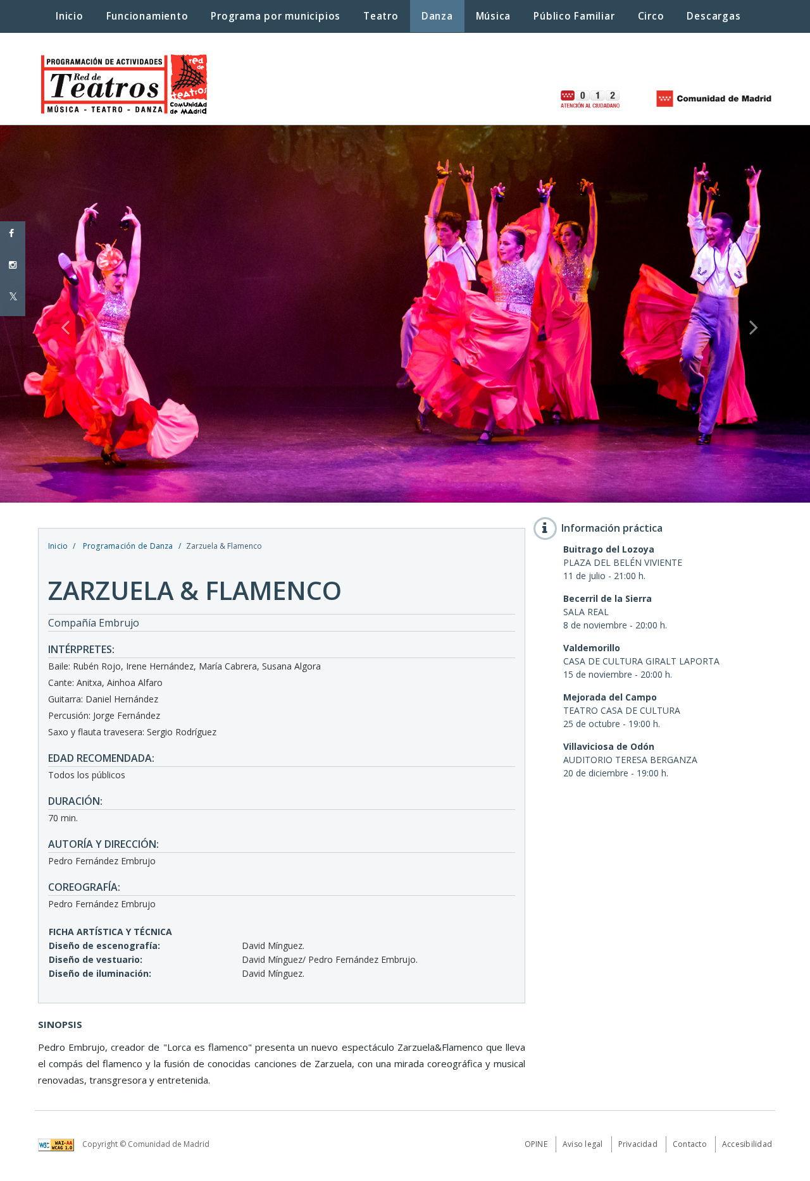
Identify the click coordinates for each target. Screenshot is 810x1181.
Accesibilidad (747, 1144)
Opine (536, 1144)
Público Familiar (573, 16)
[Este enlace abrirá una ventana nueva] (59, 1144)
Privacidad (637, 1144)
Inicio (58, 546)
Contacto (690, 1144)
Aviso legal (583, 1144)
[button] (61, 314)
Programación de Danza (126, 546)
